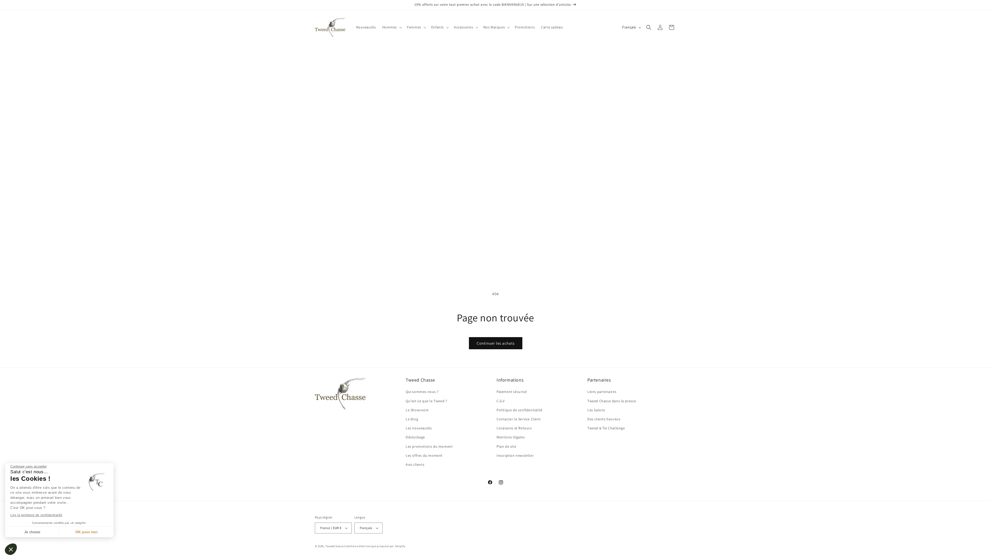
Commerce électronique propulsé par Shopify (374, 546)
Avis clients (415, 464)
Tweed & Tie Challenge (606, 428)
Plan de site (506, 446)
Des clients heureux (603, 419)
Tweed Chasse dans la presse (611, 401)
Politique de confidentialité (519, 410)
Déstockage (415, 437)
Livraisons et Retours (514, 428)
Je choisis (32, 532)
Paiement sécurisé (512, 391)
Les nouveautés (419, 428)
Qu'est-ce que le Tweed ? (426, 401)
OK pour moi (86, 532)
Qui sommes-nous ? (422, 391)
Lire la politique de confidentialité (36, 515)
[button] (11, 549)
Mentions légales (511, 437)
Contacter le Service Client (519, 419)
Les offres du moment (424, 455)
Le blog (412, 419)
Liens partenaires (601, 391)
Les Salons (596, 410)
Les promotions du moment (429, 446)
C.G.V (501, 401)
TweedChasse (334, 546)
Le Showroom (417, 410)
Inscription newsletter (515, 455)
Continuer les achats (496, 343)
